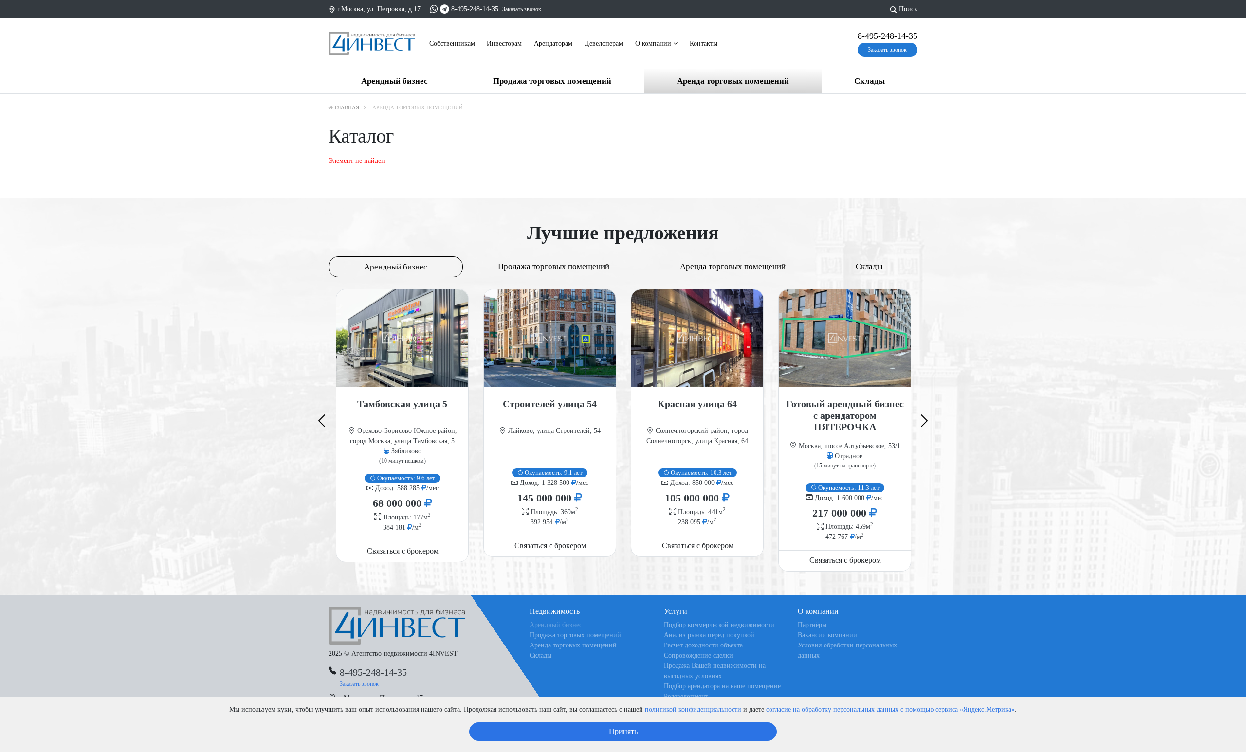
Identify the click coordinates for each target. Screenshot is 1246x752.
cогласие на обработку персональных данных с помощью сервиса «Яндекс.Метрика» (890, 709)
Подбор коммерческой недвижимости (719, 624)
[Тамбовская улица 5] (402, 338)
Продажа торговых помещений (552, 81)
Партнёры (812, 624)
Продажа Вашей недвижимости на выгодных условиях (715, 671)
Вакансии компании (827, 635)
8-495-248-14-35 (474, 9)
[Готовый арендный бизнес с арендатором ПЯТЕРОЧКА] (845, 338)
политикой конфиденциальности (693, 709)
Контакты (703, 43)
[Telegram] (444, 9)
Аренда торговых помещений (733, 81)
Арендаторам (553, 43)
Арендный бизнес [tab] (395, 266)
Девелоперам (604, 43)
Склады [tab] (869, 266)
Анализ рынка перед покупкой (709, 635)
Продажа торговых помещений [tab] (553, 266)
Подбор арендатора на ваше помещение (722, 686)
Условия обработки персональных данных (847, 650)
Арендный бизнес (394, 81)
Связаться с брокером (403, 551)
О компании (654, 43)
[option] (402, 425)
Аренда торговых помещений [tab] (733, 266)
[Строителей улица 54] (550, 338)
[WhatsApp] (434, 9)
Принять (623, 731)
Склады (869, 81)
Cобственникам (452, 43)
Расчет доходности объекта (703, 645)
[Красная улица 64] (697, 338)
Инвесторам (504, 43)
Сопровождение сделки (698, 655)
